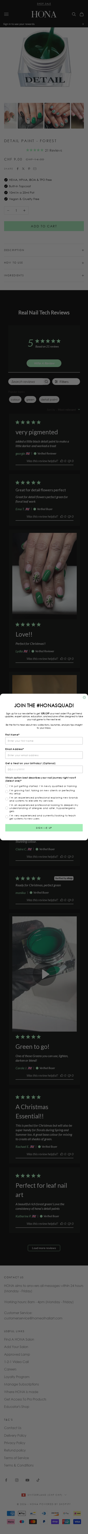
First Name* (12, 734)
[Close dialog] (84, 697)
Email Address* (14, 749)
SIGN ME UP (44, 827)
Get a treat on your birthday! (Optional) (30, 763)
